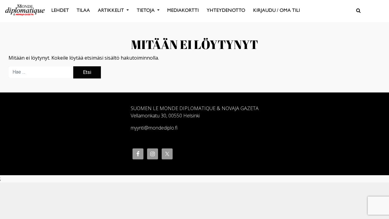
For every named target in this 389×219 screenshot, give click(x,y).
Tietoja (146, 10)
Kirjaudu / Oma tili (276, 10)
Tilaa (83, 10)
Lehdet (60, 10)
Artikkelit (111, 10)
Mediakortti (183, 10)
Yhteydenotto (226, 10)
